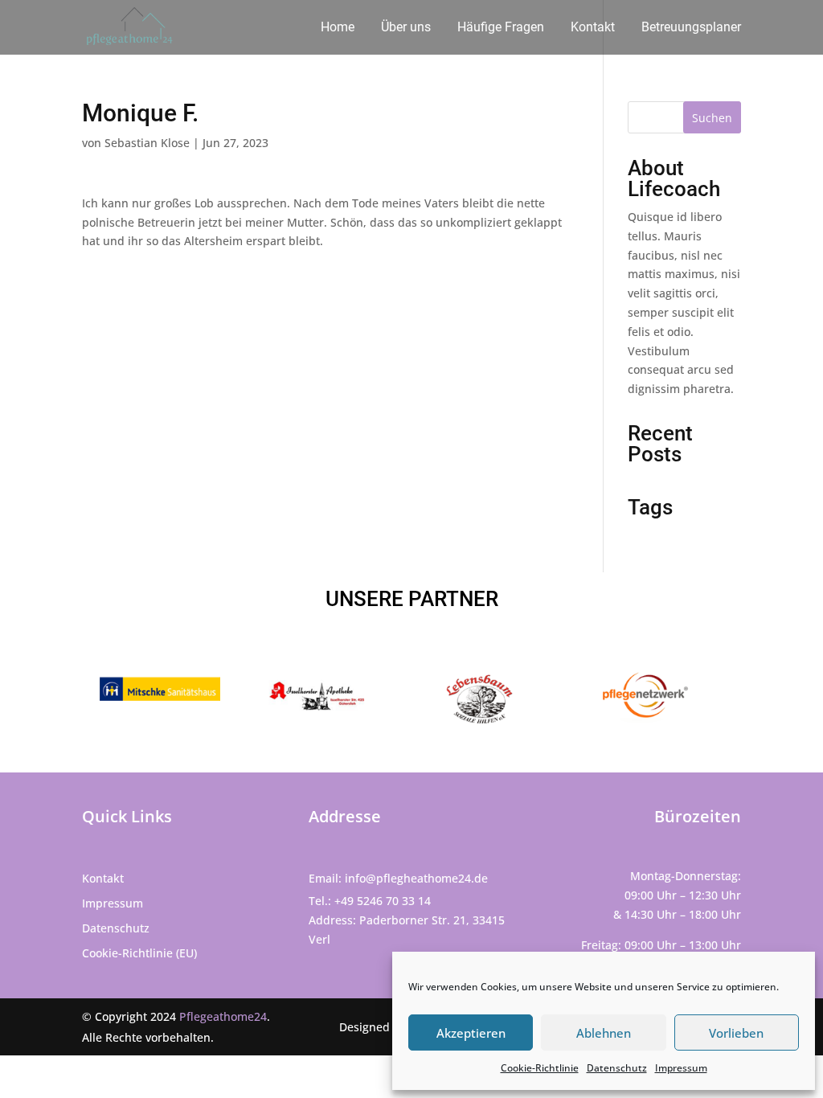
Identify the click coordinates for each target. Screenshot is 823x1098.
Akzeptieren (471, 1033)
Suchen (712, 117)
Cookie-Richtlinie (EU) (139, 953)
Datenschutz (617, 1068)
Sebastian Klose (147, 142)
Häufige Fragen (500, 28)
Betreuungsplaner (691, 28)
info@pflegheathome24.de (416, 878)
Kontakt (593, 28)
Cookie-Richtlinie (540, 1068)
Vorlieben (736, 1033)
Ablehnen (603, 1033)
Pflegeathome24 (223, 1016)
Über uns (406, 28)
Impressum (681, 1068)
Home (337, 28)
